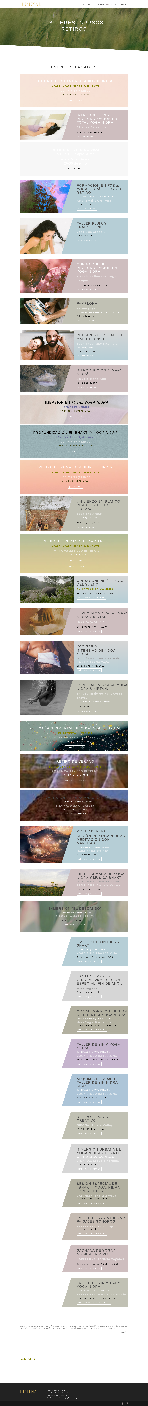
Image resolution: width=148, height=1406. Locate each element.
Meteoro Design (73, 1398)
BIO (83, 4)
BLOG (116, 4)
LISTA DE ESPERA (75, 100)
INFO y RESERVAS (86, 320)
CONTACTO (124, 4)
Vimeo (65, 1390)
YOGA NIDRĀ (100, 4)
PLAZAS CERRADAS (87, 240)
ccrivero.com (79, 1393)
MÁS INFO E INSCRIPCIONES (92, 1030)
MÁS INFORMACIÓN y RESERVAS (93, 1303)
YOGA (89, 4)
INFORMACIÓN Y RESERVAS (91, 598)
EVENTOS (109, 4)
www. (73, 1393)
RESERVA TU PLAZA (87, 527)
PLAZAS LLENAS (85, 137)
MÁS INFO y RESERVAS (89, 631)
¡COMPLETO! (75, 487)
